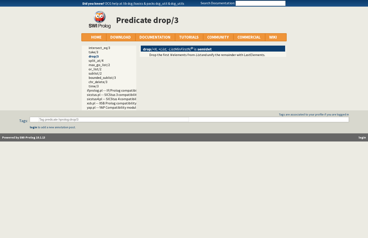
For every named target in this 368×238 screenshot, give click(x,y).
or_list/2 (95, 69)
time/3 (94, 86)
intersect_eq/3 (99, 48)
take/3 (93, 52)
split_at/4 (96, 60)
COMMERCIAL (248, 37)
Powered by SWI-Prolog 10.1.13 (23, 137)
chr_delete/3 (98, 82)
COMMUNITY (218, 37)
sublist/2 (95, 73)
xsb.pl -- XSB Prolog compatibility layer (115, 103)
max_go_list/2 (99, 65)
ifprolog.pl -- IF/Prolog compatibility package (120, 90)
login (33, 127)
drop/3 (94, 56)
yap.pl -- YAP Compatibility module (112, 107)
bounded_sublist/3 (102, 77)
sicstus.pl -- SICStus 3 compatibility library (118, 94)
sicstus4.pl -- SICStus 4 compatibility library (118, 99)
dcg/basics (135, 3)
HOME (96, 37)
